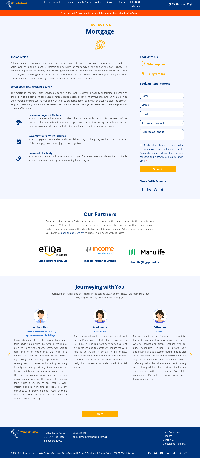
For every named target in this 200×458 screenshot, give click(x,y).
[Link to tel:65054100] (191, 4)
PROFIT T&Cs (119, 453)
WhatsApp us (156, 64)
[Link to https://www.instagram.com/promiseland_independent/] (173, 4)
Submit (157, 169)
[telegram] (142, 72)
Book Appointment (173, 431)
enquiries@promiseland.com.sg (90, 436)
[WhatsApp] (156, 190)
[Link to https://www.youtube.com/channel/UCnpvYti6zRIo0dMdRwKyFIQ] (177, 4)
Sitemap (131, 453)
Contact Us (169, 439)
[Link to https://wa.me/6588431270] (188, 4)
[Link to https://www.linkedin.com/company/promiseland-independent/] (181, 4)
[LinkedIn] (149, 190)
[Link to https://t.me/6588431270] (184, 4)
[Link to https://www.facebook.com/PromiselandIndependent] (170, 4)
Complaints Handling (174, 443)
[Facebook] (143, 190)
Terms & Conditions (88, 453)
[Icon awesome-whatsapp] (143, 62)
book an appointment (72, 232)
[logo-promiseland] (16, 2)
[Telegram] (162, 190)
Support (167, 435)
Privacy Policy (105, 453)
